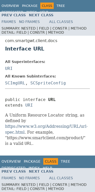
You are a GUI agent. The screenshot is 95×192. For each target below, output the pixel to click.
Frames (9, 22)
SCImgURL (15, 83)
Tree (60, 6)
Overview (10, 6)
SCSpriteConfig (48, 83)
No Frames (29, 22)
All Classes (61, 22)
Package (29, 6)
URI (9, 68)
